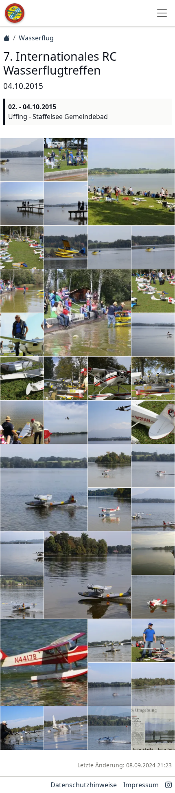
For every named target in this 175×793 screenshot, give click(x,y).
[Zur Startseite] (14, 13)
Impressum (141, 784)
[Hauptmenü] (162, 13)
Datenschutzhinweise (83, 784)
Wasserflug (36, 37)
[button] (22, 159)
